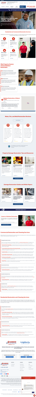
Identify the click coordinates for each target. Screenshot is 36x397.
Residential (12, 365)
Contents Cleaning (4, 334)
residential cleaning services (20, 332)
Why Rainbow (22, 364)
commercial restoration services (23, 242)
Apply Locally (22, 370)
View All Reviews (18, 120)
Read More (5, 138)
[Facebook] (1, 373)
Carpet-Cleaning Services (5, 279)
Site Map (30, 367)
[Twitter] (2, 373)
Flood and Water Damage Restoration (7, 254)
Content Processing (4, 251)
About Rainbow (22, 365)
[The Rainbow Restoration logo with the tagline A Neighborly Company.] (11, 342)
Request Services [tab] (22, 6)
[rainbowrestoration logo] (5, 364)
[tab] (3, 7)
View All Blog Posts (17, 178)
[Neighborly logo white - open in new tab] (2, 0)
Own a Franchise (22, 367)
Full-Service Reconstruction (6, 269)
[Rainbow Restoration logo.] (3, 3)
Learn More (2, 45)
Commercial (12, 364)
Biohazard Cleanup (4, 289)
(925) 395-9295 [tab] (31, 6)
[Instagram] (4, 373)
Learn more (3, 201)
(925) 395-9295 (4, 367)
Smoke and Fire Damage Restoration (7, 316)
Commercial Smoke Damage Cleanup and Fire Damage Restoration (11, 248)
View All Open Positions (5, 224)
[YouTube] (7, 373)
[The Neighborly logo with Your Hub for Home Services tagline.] (25, 342)
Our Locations (30, 365)
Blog (29, 364)
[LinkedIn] (6, 373)
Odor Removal (4, 260)
